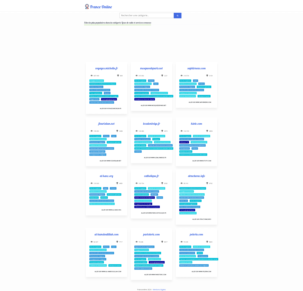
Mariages (154, 194)
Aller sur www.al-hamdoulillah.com (108, 271)
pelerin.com (196, 234)
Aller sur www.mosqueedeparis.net (153, 105)
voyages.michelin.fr (106, 68)
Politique (156, 139)
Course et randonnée (187, 253)
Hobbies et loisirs (154, 259)
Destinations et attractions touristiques (102, 84)
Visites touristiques (96, 87)
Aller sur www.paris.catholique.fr (153, 213)
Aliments (104, 197)
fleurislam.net (106, 123)
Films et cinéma (140, 145)
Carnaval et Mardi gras (97, 151)
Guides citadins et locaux (143, 268)
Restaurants (94, 197)
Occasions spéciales (141, 93)
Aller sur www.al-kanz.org (111, 210)
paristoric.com (151, 234)
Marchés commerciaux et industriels (102, 204)
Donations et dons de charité (144, 99)
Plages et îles (94, 99)
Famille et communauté (143, 84)
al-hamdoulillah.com (106, 234)
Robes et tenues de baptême (144, 197)
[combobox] (147, 15)
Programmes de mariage (143, 204)
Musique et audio (204, 96)
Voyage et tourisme (96, 81)
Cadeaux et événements (159, 93)
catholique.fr (151, 176)
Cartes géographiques (109, 99)
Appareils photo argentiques (144, 247)
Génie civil (183, 201)
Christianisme (184, 148)
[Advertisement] (151, 45)
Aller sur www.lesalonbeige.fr (155, 157)
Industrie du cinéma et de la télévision (192, 145)
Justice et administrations (143, 142)
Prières (151, 81)
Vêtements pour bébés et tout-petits (147, 207)
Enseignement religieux (97, 154)
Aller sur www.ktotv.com (201, 161)
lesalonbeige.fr (151, 123)
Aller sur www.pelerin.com (201, 271)
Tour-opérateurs (95, 93)
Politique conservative (142, 139)
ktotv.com (196, 123)
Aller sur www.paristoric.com (155, 274)
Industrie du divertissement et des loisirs (193, 154)
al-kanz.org (106, 176)
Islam (156, 84)
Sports (200, 253)
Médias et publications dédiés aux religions (194, 265)
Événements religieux (142, 87)
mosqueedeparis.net (151, 68)
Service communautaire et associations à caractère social (153, 96)
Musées (107, 93)
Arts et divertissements (187, 96)
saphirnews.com (196, 68)
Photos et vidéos (140, 262)
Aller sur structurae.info (201, 219)
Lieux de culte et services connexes (101, 102)
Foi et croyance (140, 81)
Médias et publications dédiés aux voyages (103, 96)
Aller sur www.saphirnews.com (200, 102)
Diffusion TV (184, 142)
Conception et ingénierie (188, 204)
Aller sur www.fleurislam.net (110, 161)
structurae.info (196, 176)
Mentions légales (159, 289)
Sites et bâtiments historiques (99, 90)
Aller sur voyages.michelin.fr (110, 108)
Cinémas (138, 151)
